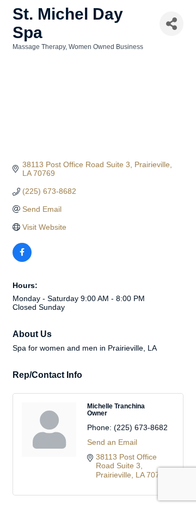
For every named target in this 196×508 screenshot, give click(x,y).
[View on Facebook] (22, 259)
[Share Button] (171, 23)
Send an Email (112, 442)
